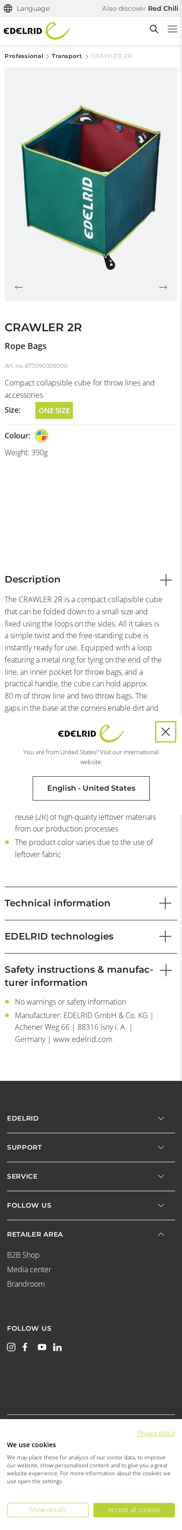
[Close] (166, 732)
